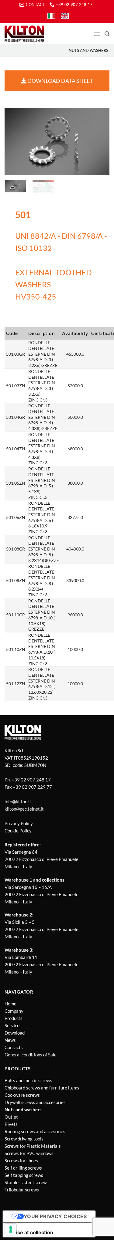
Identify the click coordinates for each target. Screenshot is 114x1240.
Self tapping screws (24, 1175)
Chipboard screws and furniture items (42, 1087)
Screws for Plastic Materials (33, 1146)
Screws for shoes (21, 1160)
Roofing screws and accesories (35, 1131)
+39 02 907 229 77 (32, 787)
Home (10, 1003)
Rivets (11, 1124)
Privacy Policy (19, 823)
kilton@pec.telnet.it (24, 808)
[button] (96, 33)
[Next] (99, 141)
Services (13, 1025)
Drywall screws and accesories (35, 1102)
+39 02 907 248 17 (31, 779)
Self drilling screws (23, 1168)
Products (13, 1018)
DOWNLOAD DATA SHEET (59, 80)
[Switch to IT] (51, 16)
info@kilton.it (18, 801)
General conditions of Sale (31, 1054)
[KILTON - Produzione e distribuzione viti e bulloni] (24, 33)
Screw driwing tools (24, 1138)
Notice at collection (30, 1232)
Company (14, 1011)
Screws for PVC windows (29, 1153)
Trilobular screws (22, 1189)
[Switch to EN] (65, 16)
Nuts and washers (88, 50)
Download (15, 1032)
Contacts (14, 1047)
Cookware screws (22, 1095)
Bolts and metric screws (28, 1080)
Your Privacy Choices (55, 1216)
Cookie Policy (18, 830)
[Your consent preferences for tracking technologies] (10, 1229)
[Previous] (14, 141)
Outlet (11, 1117)
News (10, 1040)
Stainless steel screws (27, 1182)
